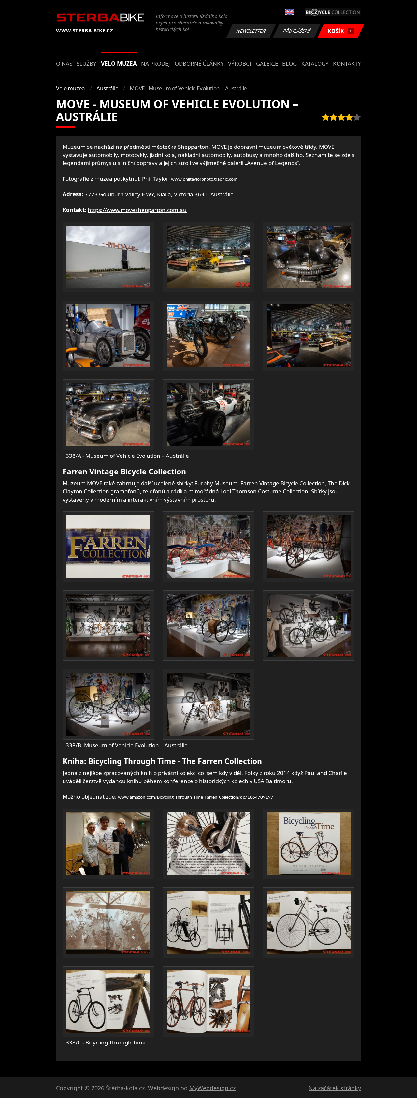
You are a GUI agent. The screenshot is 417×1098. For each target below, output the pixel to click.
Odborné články (199, 63)
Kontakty (347, 63)
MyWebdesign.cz (212, 1088)
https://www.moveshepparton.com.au (137, 210)
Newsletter (251, 31)
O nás (64, 63)
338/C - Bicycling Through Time (106, 1042)
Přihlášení (297, 31)
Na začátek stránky (335, 1088)
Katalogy (315, 63)
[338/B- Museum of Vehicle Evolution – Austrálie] (108, 546)
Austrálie (107, 88)
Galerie (267, 63)
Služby (86, 63)
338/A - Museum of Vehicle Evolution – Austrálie (127, 455)
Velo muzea (119, 63)
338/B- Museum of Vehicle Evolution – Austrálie (127, 745)
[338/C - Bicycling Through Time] (108, 843)
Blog (289, 63)
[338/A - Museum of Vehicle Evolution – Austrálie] (108, 257)
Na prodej (155, 63)
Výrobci (240, 63)
